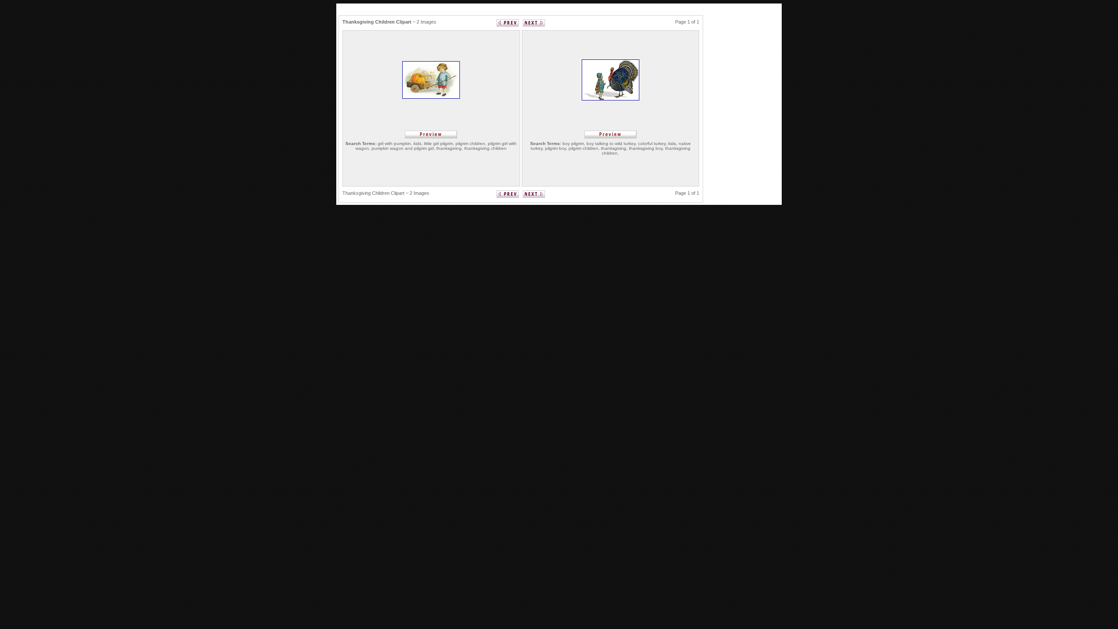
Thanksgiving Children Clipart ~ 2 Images (385, 193)
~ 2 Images (389, 21)
